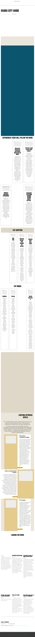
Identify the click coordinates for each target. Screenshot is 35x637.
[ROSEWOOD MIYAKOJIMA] (17, 556)
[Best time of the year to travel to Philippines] (28, 596)
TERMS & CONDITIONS (10, 634)
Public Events (9, 14)
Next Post (32, 618)
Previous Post (3, 618)
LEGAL (16, 634)
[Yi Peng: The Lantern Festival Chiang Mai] (6, 590)
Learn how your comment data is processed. (21, 625)
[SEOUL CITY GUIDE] (17, 596)
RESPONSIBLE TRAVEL (25, 634)
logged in (6, 623)
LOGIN (19, 634)
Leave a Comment (4, 14)
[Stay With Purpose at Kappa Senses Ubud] (28, 558)
